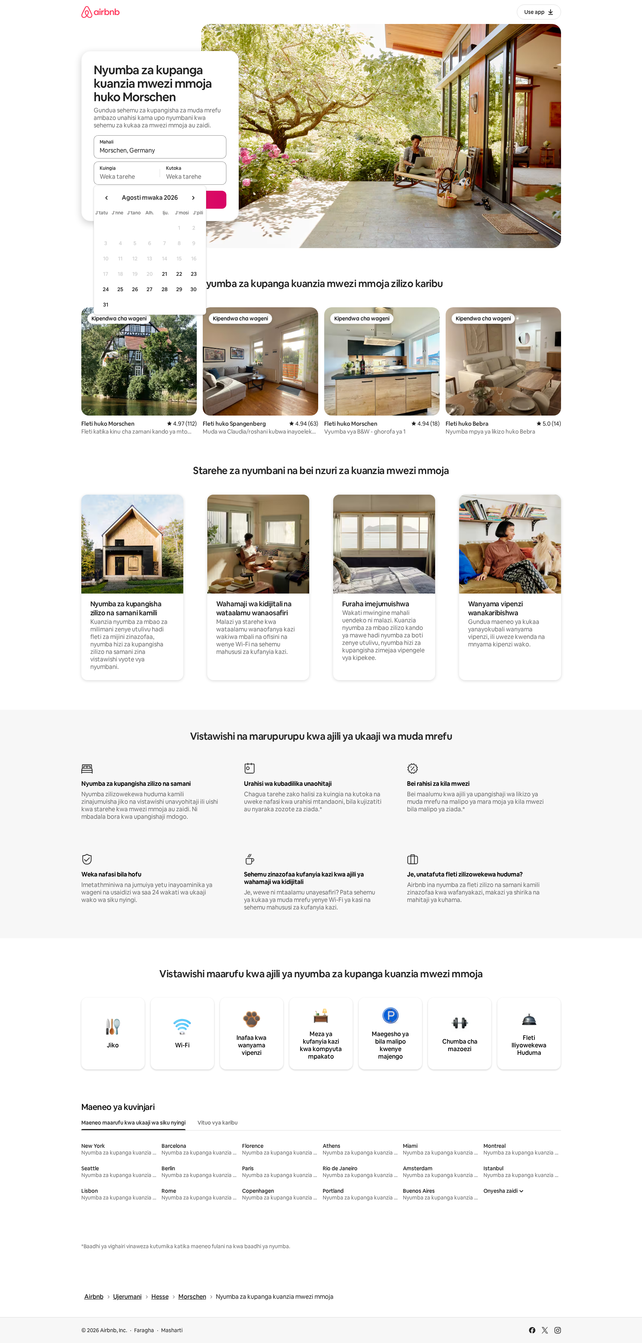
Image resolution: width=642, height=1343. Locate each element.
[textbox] (127, 176)
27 (150, 289)
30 (193, 289)
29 (179, 289)
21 (164, 274)
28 (165, 289)
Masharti (172, 1330)
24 (106, 289)
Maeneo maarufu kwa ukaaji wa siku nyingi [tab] (133, 1122)
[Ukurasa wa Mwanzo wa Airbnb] (100, 12)
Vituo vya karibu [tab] (218, 1122)
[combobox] (160, 150)
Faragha (144, 1330)
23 (194, 274)
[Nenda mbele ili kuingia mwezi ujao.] (193, 198)
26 (135, 289)
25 (120, 289)
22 (179, 274)
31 (105, 304)
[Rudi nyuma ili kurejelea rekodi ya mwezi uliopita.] (107, 198)
